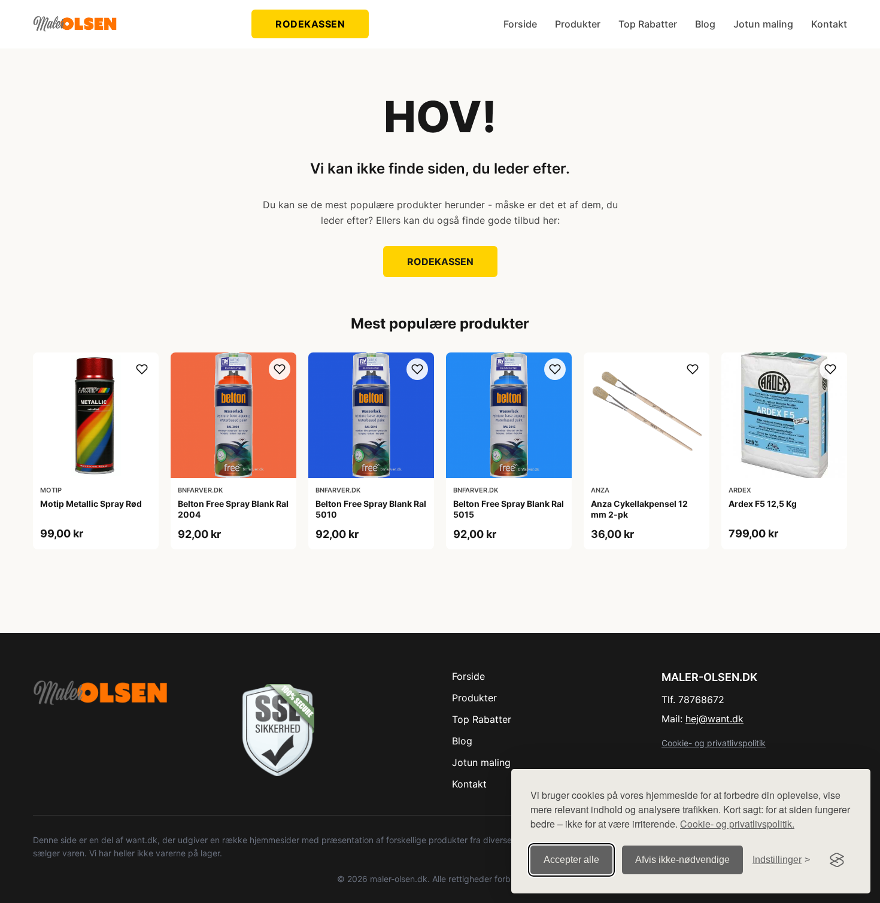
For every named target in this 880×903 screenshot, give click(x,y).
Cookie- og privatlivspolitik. (737, 824)
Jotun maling (763, 24)
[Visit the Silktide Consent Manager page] (837, 860)
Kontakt (829, 24)
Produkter (577, 24)
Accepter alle (571, 860)
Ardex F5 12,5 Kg (763, 503)
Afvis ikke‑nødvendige (682, 860)
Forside (520, 24)
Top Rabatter (647, 24)
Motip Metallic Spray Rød (91, 503)
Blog (705, 24)
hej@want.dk (714, 719)
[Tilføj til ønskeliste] (142, 369)
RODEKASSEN (310, 24)
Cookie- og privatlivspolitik (713, 743)
